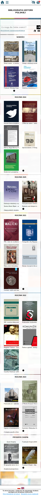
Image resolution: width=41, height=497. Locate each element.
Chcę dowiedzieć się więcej (11, 494)
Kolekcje (22, 30)
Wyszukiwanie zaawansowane (10, 30)
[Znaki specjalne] (38, 31)
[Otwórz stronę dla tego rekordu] (12, 51)
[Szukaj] (38, 27)
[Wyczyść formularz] (34, 31)
